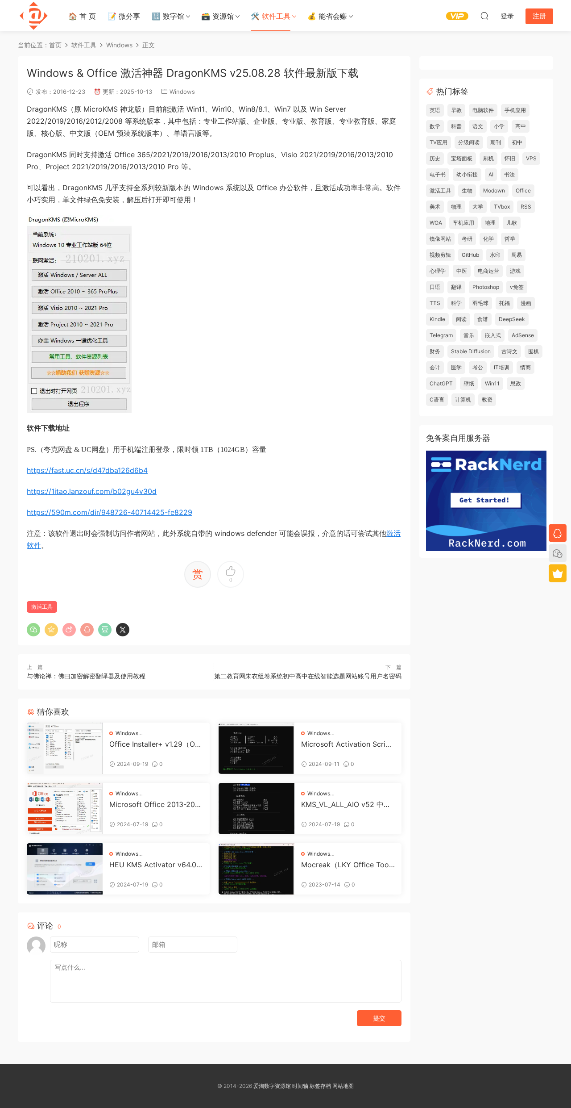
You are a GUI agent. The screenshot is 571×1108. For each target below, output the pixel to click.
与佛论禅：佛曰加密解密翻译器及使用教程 (86, 676)
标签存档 (320, 1086)
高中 (520, 126)
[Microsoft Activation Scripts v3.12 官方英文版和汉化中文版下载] (256, 748)
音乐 (468, 335)
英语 (435, 110)
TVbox (502, 206)
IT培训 (501, 367)
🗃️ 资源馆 (217, 16)
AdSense (523, 335)
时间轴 (300, 1086)
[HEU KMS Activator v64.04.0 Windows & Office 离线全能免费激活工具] (65, 869)
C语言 (437, 399)
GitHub (470, 254)
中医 (461, 271)
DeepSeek (512, 319)
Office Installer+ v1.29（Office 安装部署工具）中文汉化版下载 (155, 744)
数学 (435, 126)
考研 (467, 238)
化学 (488, 238)
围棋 (533, 351)
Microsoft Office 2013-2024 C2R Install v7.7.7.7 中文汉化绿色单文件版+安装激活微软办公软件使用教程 (155, 804)
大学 (477, 206)
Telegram (441, 335)
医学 (456, 367)
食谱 (482, 319)
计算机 (463, 399)
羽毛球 (480, 303)
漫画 (526, 303)
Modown (494, 190)
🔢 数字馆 (168, 16)
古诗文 (509, 351)
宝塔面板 (461, 158)
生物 (467, 190)
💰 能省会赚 (327, 16)
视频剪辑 (440, 254)
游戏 (515, 271)
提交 (379, 1018)
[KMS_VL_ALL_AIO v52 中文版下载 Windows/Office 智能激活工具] (256, 808)
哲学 (510, 238)
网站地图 (343, 1086)
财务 (435, 351)
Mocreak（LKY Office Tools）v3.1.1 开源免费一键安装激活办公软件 (346, 864)
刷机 (488, 158)
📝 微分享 (124, 16)
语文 (477, 126)
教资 (487, 399)
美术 (435, 206)
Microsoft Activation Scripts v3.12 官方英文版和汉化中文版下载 (347, 744)
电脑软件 (483, 110)
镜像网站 (440, 238)
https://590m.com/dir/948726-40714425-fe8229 (109, 512)
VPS (531, 158)
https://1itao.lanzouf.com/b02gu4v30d (92, 491)
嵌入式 (493, 335)
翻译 (456, 287)
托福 (504, 303)
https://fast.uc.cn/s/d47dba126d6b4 (87, 470)
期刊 (495, 142)
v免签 (517, 287)
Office (523, 190)
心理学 (438, 271)
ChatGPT (441, 383)
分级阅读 (469, 142)
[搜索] (484, 15)
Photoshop (485, 287)
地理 (490, 222)
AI (490, 174)
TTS (435, 303)
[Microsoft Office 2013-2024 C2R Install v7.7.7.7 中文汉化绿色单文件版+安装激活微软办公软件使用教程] (65, 808)
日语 (435, 287)
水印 (495, 254)
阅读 (461, 319)
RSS (526, 206)
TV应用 (438, 142)
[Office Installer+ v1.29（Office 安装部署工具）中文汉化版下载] (65, 748)
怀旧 (510, 158)
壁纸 (468, 383)
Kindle (437, 319)
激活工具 (42, 606)
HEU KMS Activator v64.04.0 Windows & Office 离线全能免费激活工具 (155, 864)
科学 (456, 303)
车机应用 (463, 222)
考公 (477, 367)
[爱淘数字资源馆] (33, 15)
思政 (515, 383)
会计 (435, 367)
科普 (456, 126)
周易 (516, 254)
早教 (456, 110)
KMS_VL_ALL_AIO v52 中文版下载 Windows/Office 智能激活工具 (346, 804)
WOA (436, 222)
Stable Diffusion (471, 351)
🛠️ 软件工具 (270, 16)
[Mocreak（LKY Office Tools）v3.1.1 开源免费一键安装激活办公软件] (256, 869)
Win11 (492, 383)
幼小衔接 (467, 174)
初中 (517, 142)
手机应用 (515, 110)
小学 (499, 126)
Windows (182, 91)
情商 (525, 367)
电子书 (438, 174)
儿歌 (511, 222)
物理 (456, 206)
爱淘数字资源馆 (272, 1086)
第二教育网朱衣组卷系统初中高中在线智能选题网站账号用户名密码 (307, 676)
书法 (509, 174)
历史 (435, 158)
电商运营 (488, 271)
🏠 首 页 (82, 16)
